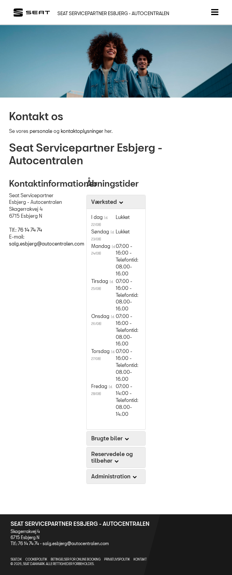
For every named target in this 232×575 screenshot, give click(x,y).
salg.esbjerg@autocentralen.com (46, 243)
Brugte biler (107, 438)
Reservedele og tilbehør (112, 457)
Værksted (104, 201)
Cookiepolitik (36, 559)
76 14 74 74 (30, 230)
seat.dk (16, 559)
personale (41, 131)
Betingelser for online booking (76, 559)
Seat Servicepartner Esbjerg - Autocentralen (113, 13)
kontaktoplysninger (83, 131)
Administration (111, 476)
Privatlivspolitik (117, 559)
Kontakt (140, 559)
